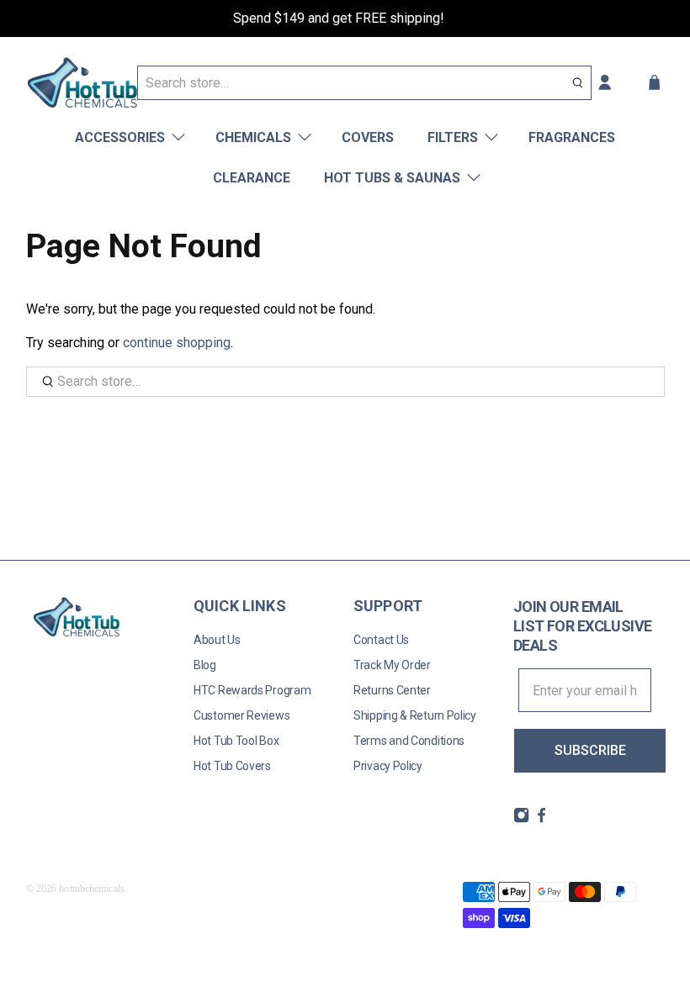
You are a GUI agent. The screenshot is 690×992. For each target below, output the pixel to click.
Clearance (251, 178)
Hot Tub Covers (232, 766)
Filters (452, 137)
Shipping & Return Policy (414, 715)
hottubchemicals (92, 888)
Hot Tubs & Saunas (392, 178)
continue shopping (177, 343)
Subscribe (590, 750)
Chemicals (253, 137)
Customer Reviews (241, 715)
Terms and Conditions (408, 740)
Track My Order (392, 665)
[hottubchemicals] (82, 82)
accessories (120, 137)
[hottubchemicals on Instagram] (521, 819)
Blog (205, 665)
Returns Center (392, 690)
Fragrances (571, 137)
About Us (217, 639)
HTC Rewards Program (252, 690)
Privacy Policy (387, 766)
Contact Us (381, 639)
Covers (368, 137)
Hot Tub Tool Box (236, 740)
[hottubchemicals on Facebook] (541, 819)
